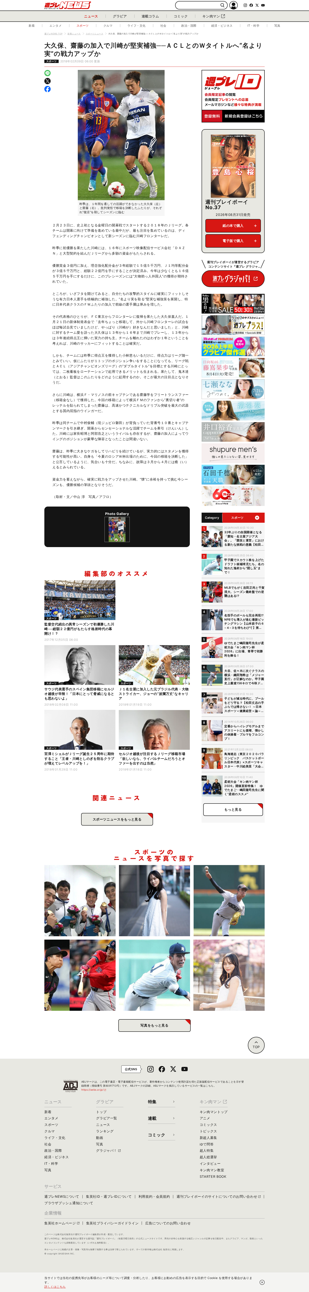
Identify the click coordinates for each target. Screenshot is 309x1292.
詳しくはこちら (55, 1286)
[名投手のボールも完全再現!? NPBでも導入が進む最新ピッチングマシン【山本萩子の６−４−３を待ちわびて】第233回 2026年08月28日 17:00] (154, 900)
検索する (222, 5)
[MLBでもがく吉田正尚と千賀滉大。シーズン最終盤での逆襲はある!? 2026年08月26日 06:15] (80, 975)
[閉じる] (262, 1282)
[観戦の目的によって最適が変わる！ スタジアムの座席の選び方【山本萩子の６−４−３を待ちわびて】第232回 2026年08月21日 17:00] (229, 975)
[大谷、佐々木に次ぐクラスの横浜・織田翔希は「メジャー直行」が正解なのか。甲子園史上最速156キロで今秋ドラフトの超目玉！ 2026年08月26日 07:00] (229, 900)
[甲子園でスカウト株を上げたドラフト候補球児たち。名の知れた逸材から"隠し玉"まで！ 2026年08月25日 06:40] (154, 975)
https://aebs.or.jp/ (94, 1089)
